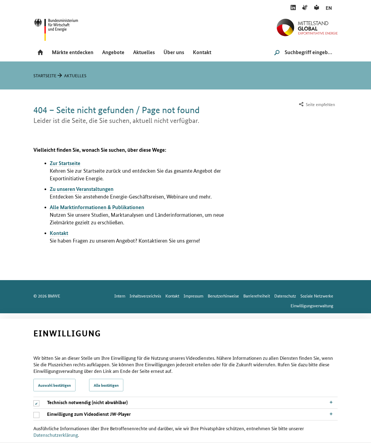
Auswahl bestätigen (54, 385)
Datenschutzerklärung (55, 434)
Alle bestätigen (106, 385)
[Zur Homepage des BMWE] (61, 28)
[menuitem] (316, 104)
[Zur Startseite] (307, 25)
